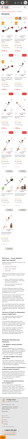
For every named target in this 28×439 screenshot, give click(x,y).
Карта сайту (5, 411)
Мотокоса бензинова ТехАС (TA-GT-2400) (20, 156)
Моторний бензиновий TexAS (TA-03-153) (20, 195)
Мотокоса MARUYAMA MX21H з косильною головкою (20, 40)
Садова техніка (11, 11)
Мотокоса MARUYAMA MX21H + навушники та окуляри (6, 79)
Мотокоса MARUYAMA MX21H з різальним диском (6, 40)
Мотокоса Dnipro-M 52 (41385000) (6, 117)
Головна (4, 11)
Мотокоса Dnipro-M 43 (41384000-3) (20, 79)
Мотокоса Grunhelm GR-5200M (7, 195)
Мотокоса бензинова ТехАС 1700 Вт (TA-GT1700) (6, 156)
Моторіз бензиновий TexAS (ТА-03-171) (6, 233)
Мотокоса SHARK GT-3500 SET (20, 117)
